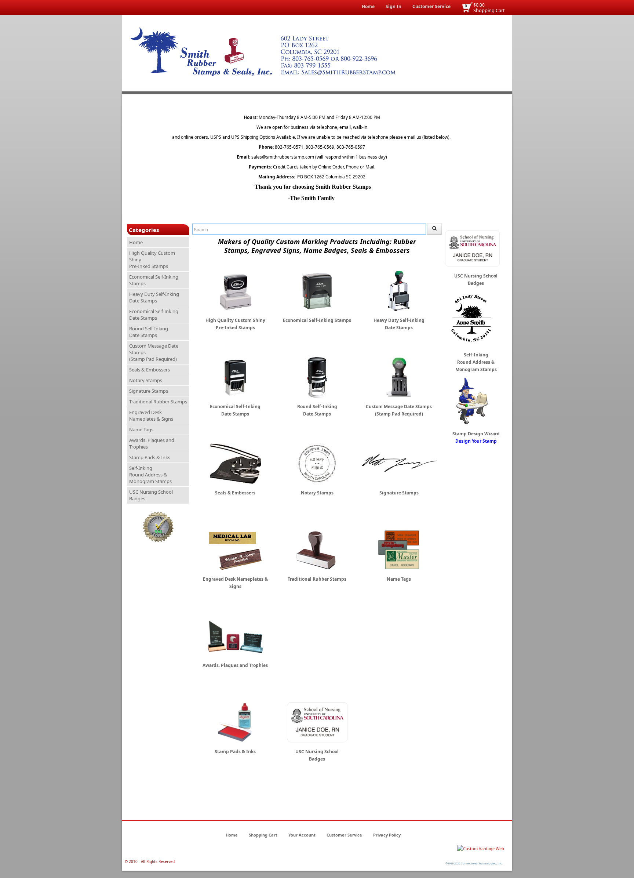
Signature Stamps (148, 391)
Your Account (302, 835)
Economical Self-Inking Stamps (153, 280)
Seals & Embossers (149, 369)
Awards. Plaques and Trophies (151, 443)
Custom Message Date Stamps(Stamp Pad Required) (153, 352)
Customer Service (431, 6)
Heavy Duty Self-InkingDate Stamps (154, 297)
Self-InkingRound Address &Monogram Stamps (150, 475)
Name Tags (141, 429)
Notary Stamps (145, 380)
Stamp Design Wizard (476, 437)
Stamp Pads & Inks (149, 457)
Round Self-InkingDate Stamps (148, 331)
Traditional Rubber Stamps (158, 401)
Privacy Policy (387, 835)
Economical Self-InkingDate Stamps (153, 314)
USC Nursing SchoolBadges (151, 495)
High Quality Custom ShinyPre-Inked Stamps (152, 259)
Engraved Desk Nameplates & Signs (151, 415)
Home (368, 6)
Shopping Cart (489, 10)
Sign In (393, 6)
